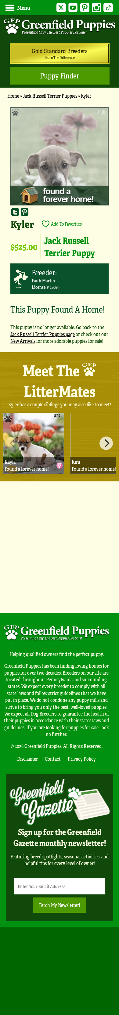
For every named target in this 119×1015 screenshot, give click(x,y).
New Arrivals (22, 340)
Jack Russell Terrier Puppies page (42, 334)
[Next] (106, 443)
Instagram (96, 8)
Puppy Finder (59, 75)
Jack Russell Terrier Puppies (50, 95)
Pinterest (84, 8)
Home (13, 95)
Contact (53, 758)
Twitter (61, 8)
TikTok (108, 8)
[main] (59, 228)
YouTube (73, 8)
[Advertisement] (59, 547)
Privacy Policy (82, 758)
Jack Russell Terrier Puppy (69, 246)
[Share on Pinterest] (24, 211)
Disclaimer (27, 758)
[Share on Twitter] (15, 211)
